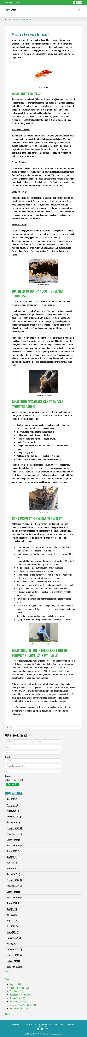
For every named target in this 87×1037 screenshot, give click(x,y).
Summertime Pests (19, 1008)
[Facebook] (74, 2)
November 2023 (14, 955)
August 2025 (13, 851)
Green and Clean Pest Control (23, 1005)
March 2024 (13, 932)
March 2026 (13, 810)
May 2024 (12, 920)
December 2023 (14, 949)
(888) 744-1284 (14, 2)
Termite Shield (57, 671)
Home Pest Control (19, 987)
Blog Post (16, 984)
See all (7, 971)
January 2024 (13, 943)
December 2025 (14, 828)
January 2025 (13, 874)
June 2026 (12, 799)
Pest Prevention (18, 1001)
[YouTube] (80, 2)
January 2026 (13, 822)
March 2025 (13, 868)
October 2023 (13, 960)
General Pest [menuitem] (18, 1024)
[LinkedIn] (77, 2)
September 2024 (15, 897)
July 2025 (12, 856)
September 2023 (15, 966)
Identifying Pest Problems (21, 994)
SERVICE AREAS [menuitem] (41, 1024)
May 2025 (12, 862)
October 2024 (13, 891)
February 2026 (14, 816)
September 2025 (15, 845)
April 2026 (12, 805)
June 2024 (12, 914)
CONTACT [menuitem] (70, 1024)
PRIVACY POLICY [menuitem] (43, 1026)
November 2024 (14, 885)
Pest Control (16, 991)
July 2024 (12, 909)
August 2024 (13, 903)
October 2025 (13, 839)
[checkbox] (33, 779)
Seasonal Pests (17, 998)
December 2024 (14, 880)
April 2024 (12, 926)
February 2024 (14, 937)
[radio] (8, 780)
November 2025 (14, 833)
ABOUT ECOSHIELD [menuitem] (56, 1024)
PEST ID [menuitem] (29, 1024)
